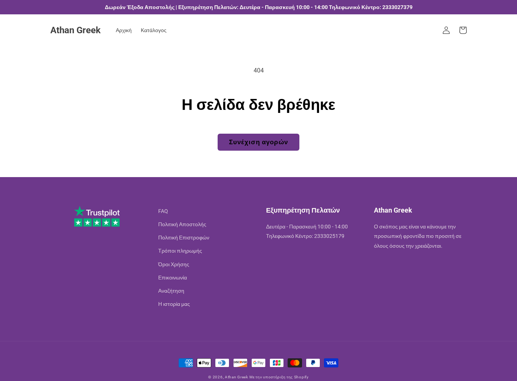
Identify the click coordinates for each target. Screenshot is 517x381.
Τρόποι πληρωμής (180, 251)
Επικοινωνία (172, 278)
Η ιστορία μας (174, 304)
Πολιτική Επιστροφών (183, 237)
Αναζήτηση (171, 291)
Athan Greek (236, 377)
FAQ (163, 211)
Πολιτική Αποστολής (182, 224)
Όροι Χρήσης (173, 264)
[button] (463, 30)
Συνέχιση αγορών (258, 142)
